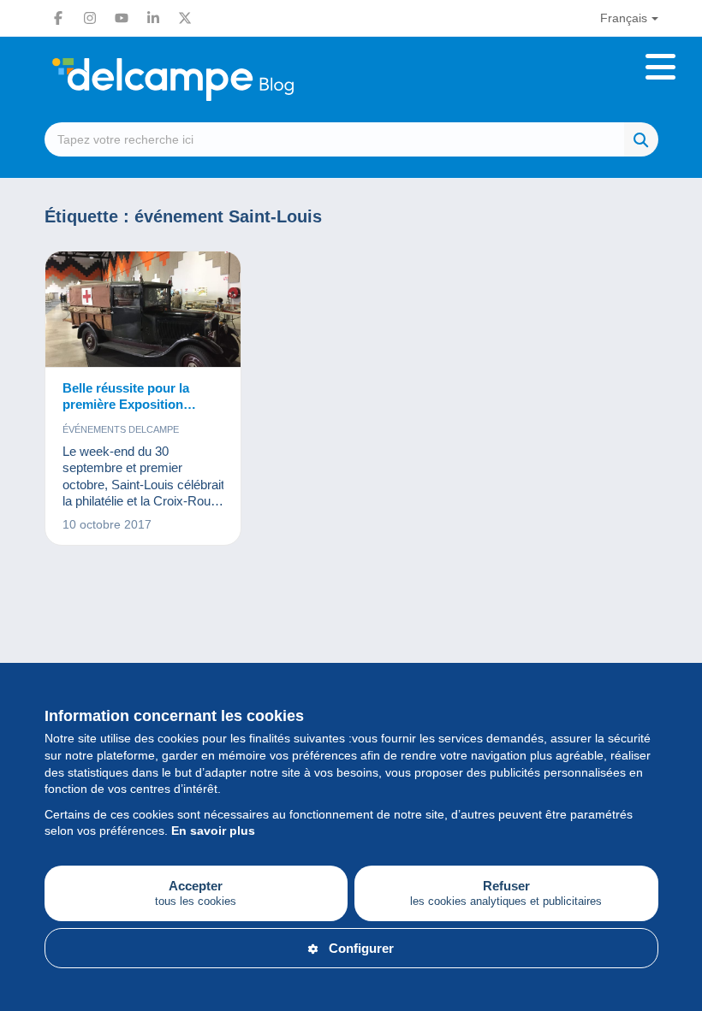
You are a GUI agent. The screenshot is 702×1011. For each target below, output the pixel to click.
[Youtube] (121, 18)
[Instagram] (90, 18)
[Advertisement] (351, 640)
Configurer (361, 948)
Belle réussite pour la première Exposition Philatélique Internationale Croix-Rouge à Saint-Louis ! (141, 397)
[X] (185, 18)
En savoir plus (213, 830)
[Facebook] (58, 18)
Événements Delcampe (120, 429)
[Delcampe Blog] (211, 79)
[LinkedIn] (153, 18)
